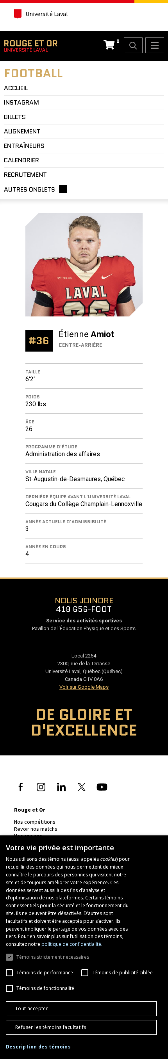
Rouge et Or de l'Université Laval (30, 46)
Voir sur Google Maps (84, 687)
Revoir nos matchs (35, 828)
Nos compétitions (34, 821)
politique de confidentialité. (71, 944)
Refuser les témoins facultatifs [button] (50, 1027)
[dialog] (84, 947)
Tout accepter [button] (31, 1008)
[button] (38, 1047)
